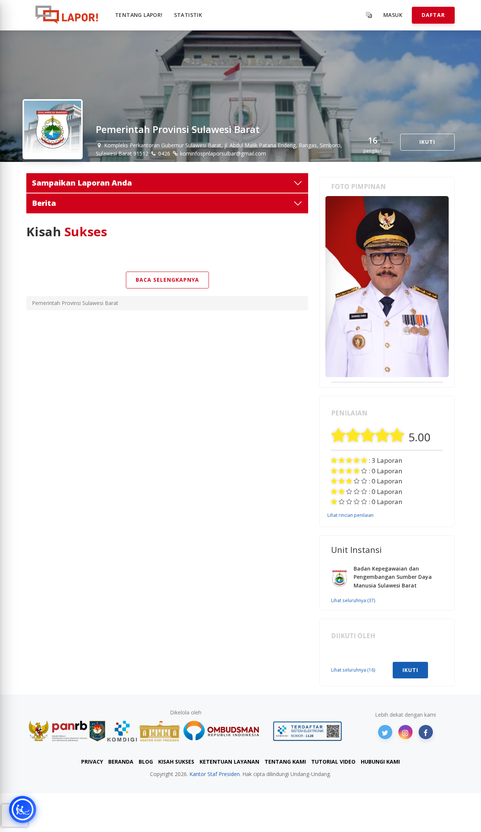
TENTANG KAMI (285, 761)
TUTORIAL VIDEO (333, 761)
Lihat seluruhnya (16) (353, 670)
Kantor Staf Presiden (214, 774)
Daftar (433, 14)
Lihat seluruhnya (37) (353, 600)
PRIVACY (92, 761)
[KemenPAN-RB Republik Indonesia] (58, 731)
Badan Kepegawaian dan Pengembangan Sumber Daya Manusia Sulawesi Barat (393, 577)
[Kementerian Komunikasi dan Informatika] (122, 731)
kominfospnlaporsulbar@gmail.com (222, 153)
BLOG (146, 761)
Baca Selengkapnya (167, 279)
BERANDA (120, 761)
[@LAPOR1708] (385, 732)
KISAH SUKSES (176, 761)
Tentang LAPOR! (139, 14)
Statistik (188, 14)
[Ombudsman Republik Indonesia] (225, 731)
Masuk (392, 14)
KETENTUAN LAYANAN (229, 761)
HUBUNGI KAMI (380, 761)
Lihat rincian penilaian (350, 515)
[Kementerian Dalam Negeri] (97, 731)
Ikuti (427, 141)
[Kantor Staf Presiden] (159, 731)
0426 (163, 153)
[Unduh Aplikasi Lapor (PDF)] (307, 731)
